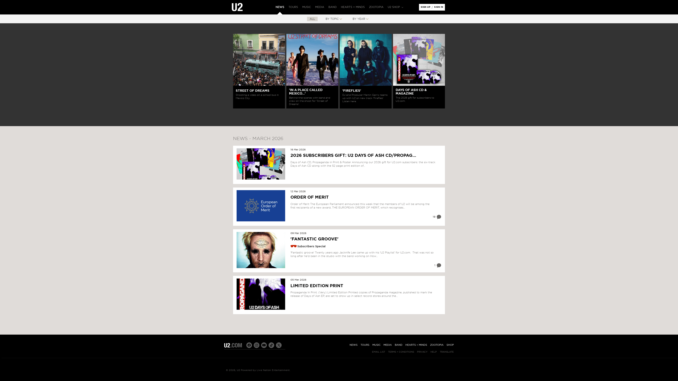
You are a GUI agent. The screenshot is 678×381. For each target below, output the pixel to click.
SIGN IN (439, 8)
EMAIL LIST (378, 352)
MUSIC (376, 345)
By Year (359, 19)
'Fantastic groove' (314, 239)
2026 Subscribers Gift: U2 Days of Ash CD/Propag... (353, 155)
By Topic (332, 19)
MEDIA (387, 345)
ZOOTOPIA (437, 345)
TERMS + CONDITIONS (401, 352)
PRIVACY (422, 352)
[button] (395, 7)
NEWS (354, 345)
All (312, 19)
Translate (447, 352)
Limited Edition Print (316, 286)
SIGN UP (426, 8)
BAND (398, 345)
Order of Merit (309, 197)
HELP (433, 352)
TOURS (365, 345)
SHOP (450, 345)
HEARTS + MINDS (416, 345)
